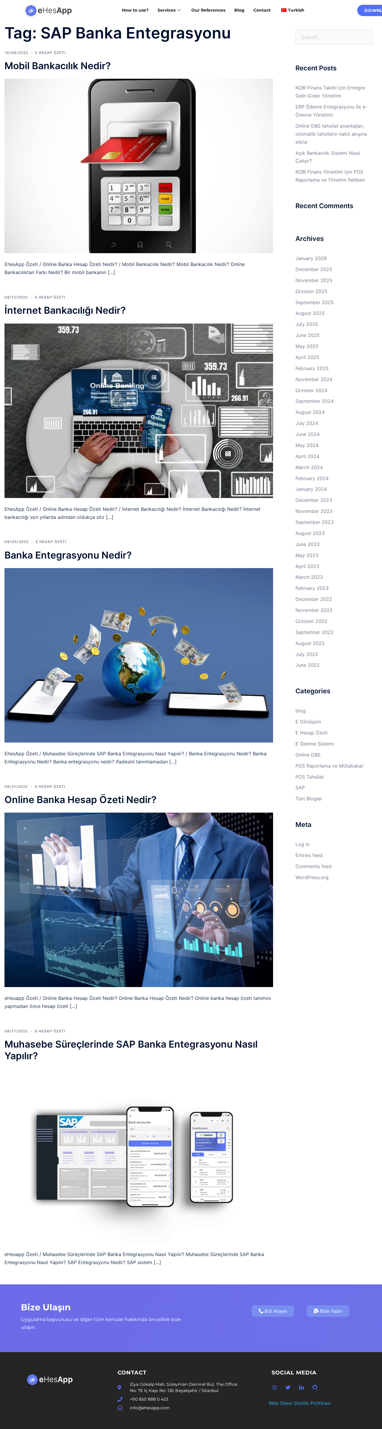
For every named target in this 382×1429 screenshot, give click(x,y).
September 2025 (314, 302)
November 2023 (313, 511)
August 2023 (310, 533)
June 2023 (307, 544)
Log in (302, 844)
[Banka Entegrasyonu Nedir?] (138, 655)
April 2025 (307, 357)
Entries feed (309, 855)
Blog (239, 10)
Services (166, 10)
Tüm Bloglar (308, 799)
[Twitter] (288, 1387)
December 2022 (313, 599)
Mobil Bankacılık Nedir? (57, 66)
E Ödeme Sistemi (314, 744)
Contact (262, 10)
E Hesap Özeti (50, 52)
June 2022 (307, 665)
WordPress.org (312, 877)
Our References (208, 10)
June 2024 (307, 434)
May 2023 (306, 555)
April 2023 (307, 566)
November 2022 (313, 610)
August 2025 (310, 313)
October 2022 (311, 621)
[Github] (314, 1387)
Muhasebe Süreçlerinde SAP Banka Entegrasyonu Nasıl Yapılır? (131, 1049)
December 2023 (313, 500)
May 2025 (306, 346)
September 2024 (314, 401)
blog (300, 711)
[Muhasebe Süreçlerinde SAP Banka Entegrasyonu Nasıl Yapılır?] (138, 1156)
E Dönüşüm (308, 722)
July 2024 (306, 423)
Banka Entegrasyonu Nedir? (68, 555)
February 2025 (312, 368)
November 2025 (313, 280)
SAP (300, 788)
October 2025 (311, 291)
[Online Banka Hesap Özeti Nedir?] (138, 899)
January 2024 (311, 489)
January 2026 (311, 258)
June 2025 (307, 335)
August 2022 (310, 643)
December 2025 (313, 269)
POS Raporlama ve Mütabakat (329, 766)
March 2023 (309, 577)
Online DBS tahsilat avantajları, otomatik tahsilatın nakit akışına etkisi (331, 134)
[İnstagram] (274, 1387)
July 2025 (306, 324)
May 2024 (306, 445)
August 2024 (310, 412)
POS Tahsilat (309, 777)
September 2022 (314, 632)
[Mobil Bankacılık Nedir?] (138, 165)
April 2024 (307, 456)
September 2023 (314, 522)
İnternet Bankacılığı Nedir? (65, 310)
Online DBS (308, 755)
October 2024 (311, 390)
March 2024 (309, 467)
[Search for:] (334, 37)
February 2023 (312, 588)
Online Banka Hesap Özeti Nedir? (80, 799)
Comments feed (313, 866)
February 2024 (312, 478)
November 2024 (313, 379)
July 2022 (306, 654)
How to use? (135, 10)
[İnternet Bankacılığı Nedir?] (138, 410)
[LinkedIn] (301, 1387)
